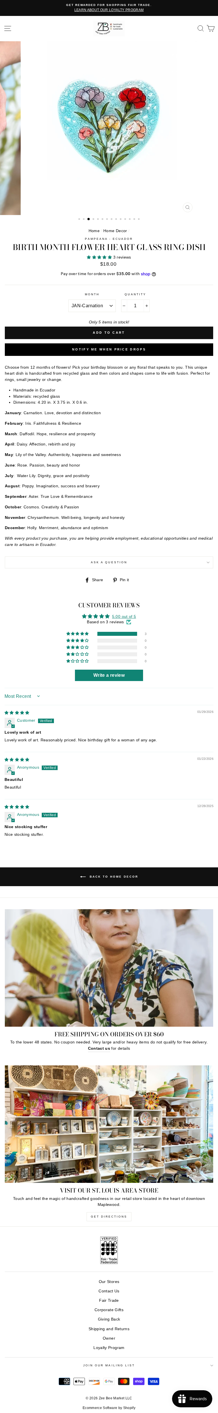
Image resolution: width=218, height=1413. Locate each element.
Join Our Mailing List (109, 1365)
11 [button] (125, 219)
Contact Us (108, 1291)
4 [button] (94, 219)
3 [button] (88, 219)
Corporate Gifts (109, 1310)
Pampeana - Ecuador (109, 238)
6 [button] (103, 219)
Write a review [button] (109, 675)
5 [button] (98, 219)
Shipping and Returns (109, 1329)
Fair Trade (109, 1300)
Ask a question (109, 562)
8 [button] (112, 219)
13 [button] (134, 219)
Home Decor (115, 231)
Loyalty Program (108, 1348)
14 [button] (139, 219)
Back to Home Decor (113, 876)
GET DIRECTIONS (109, 1216)
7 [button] (107, 219)
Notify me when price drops (109, 349)
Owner (109, 1338)
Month (92, 294)
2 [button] (84, 219)
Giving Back (109, 1319)
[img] (17, 713)
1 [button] (79, 219)
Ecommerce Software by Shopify (109, 1408)
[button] (100, 257)
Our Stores (109, 1282)
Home (94, 231)
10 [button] (121, 219)
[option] (109, 8)
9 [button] (116, 219)
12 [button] (130, 219)
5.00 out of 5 (124, 616)
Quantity (135, 294)
